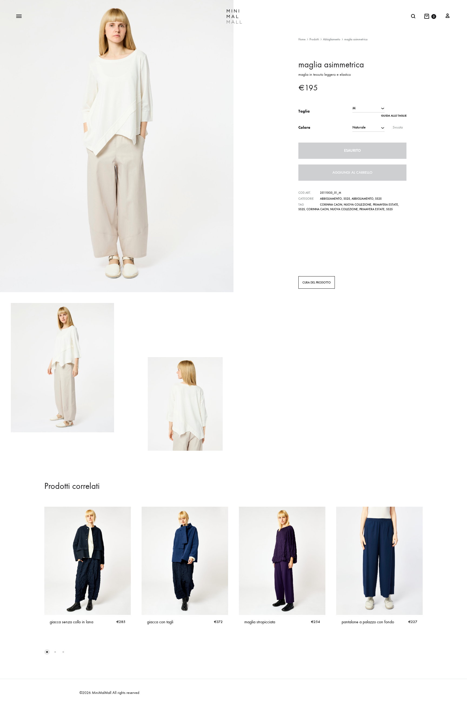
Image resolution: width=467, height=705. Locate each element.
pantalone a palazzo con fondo (368, 621)
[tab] (316, 282)
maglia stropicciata (259, 621)
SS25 (346, 198)
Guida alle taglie (393, 115)
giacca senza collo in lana (71, 621)
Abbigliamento (331, 39)
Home (301, 39)
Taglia (304, 111)
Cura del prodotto (316, 282)
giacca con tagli (160, 621)
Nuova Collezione (357, 204)
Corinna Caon (331, 204)
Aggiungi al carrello (352, 172)
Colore (304, 127)
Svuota (398, 127)
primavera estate (385, 204)
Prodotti (314, 39)
